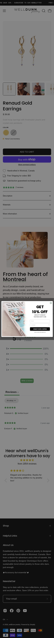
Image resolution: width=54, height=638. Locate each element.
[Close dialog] (51, 303)
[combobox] (39, 324)
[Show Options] (48, 324)
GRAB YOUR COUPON (40, 329)
